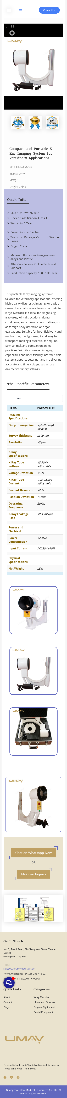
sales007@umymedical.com (19, 968)
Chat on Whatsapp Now (33, 852)
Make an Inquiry (33, 874)
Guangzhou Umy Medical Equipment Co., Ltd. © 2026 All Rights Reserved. (33, 1091)
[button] (20, 10)
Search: (20, 398)
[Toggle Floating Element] (9, 982)
